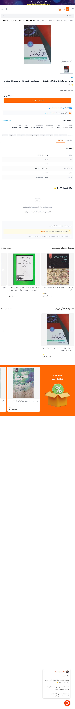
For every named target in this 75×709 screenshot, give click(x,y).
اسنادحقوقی (4, 135)
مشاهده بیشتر (7, 248)
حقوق (56, 135)
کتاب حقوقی (63, 135)
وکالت (42, 135)
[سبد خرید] (6, 9)
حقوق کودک (21, 135)
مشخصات (69, 140)
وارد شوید (42, 231)
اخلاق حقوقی (35, 135)
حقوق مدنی (49, 135)
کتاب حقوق (63, 90)
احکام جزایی (12, 135)
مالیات (28, 135)
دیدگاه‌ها (60, 140)
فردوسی (71, 77)
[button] (3, 270)
